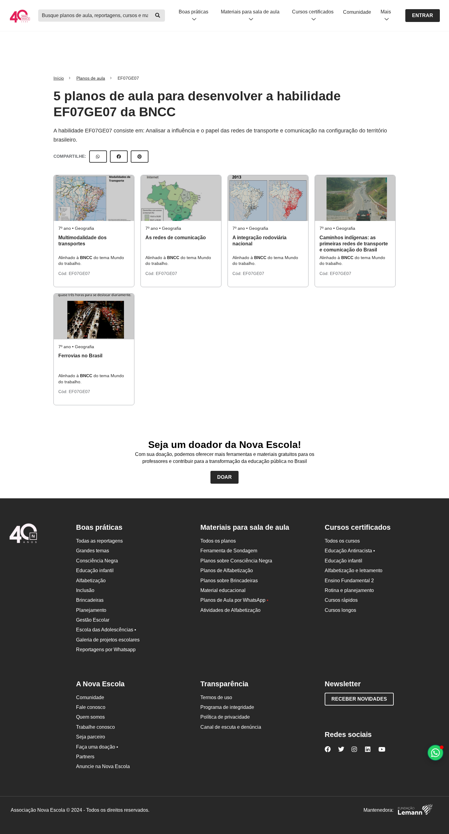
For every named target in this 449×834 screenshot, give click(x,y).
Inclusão (85, 590)
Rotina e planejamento (349, 590)
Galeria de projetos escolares (108, 639)
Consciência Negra (97, 560)
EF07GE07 (79, 273)
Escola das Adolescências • (106, 629)
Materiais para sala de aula (250, 11)
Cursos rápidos (341, 600)
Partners (85, 756)
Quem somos (90, 717)
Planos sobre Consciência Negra (236, 560)
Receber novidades (359, 699)
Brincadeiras (90, 600)
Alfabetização (91, 580)
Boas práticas (193, 11)
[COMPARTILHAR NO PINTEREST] (139, 156)
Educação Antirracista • (350, 550)
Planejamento (91, 610)
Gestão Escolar (92, 620)
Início (58, 78)
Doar (224, 477)
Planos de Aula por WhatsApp (234, 600)
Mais (386, 11)
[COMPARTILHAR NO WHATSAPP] (98, 156)
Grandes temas (92, 550)
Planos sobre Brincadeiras (229, 580)
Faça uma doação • (97, 746)
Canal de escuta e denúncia (230, 727)
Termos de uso (216, 697)
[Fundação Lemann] (415, 810)
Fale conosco (90, 707)
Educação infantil (95, 570)
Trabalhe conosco (95, 727)
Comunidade (357, 12)
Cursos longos (340, 610)
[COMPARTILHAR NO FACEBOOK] (119, 156)
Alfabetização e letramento (353, 570)
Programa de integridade (227, 707)
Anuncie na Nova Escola (103, 766)
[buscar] (157, 15)
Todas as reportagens (99, 540)
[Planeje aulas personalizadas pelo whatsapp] (435, 753)
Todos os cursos (342, 540)
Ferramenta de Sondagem (228, 550)
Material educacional (223, 590)
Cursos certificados (313, 11)
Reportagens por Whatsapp (106, 649)
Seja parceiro (90, 736)
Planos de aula (90, 78)
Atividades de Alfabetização (230, 610)
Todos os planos (218, 540)
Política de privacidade (225, 717)
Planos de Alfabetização (226, 570)
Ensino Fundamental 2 (349, 580)
